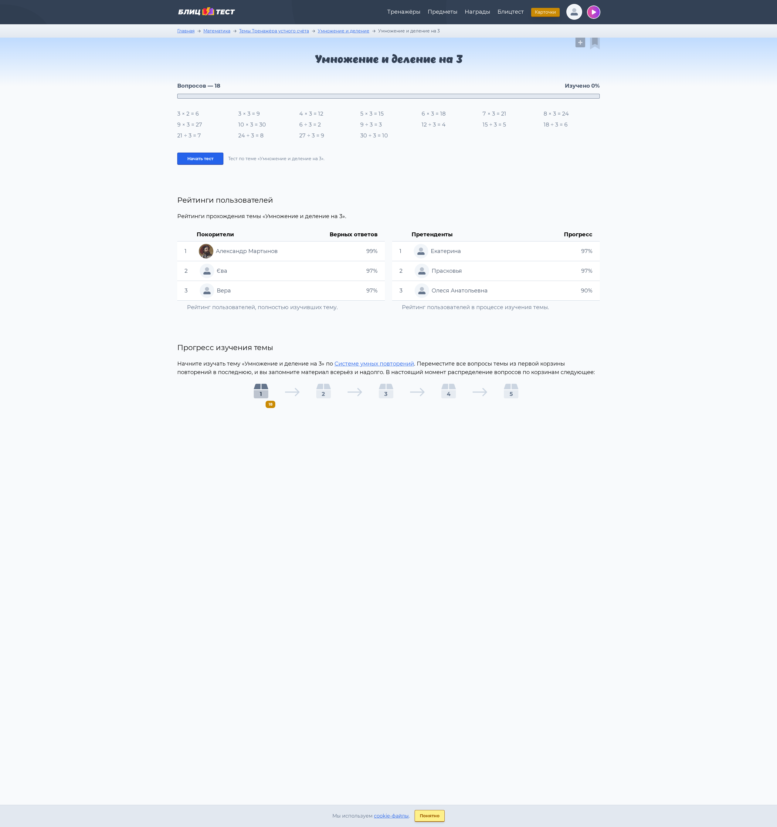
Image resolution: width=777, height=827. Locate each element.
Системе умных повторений (374, 363)
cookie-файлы (391, 816)
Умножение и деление (343, 31)
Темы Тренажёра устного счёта (274, 31)
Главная (186, 31)
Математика (216, 31)
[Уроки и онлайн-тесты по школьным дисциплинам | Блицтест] (206, 13)
